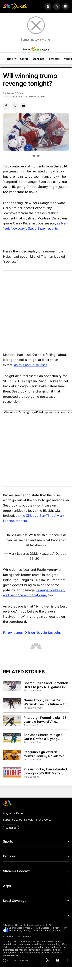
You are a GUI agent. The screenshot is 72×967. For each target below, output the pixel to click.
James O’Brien (14, 93)
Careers (19, 925)
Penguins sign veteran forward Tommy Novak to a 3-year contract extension (46, 754)
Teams (9, 58)
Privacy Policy (59, 927)
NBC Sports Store (13, 927)
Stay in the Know (13, 813)
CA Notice (37, 930)
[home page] (15, 6)
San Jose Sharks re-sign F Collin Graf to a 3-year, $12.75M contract (43, 737)
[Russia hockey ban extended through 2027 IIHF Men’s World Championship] (12, 772)
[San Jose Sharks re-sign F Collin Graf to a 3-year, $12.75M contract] (12, 738)
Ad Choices (43, 927)
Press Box (29, 927)
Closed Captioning (35, 925)
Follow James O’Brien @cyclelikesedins (32, 633)
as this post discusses (30, 365)
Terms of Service (53, 930)
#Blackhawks (36, 545)
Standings (39, 58)
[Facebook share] (6, 106)
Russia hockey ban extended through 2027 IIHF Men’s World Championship (45, 771)
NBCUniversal (24, 936)
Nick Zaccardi (31, 776)
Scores (24, 58)
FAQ (50, 925)
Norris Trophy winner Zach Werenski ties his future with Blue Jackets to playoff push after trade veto (45, 702)
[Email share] (23, 106)
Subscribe (10, 827)
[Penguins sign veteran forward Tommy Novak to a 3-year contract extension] (12, 755)
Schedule (54, 58)
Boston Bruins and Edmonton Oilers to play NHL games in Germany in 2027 (46, 685)
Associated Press (33, 690)
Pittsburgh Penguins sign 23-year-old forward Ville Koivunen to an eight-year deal (46, 720)
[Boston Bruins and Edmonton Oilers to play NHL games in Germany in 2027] (12, 686)
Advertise (8, 925)
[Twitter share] (15, 106)
